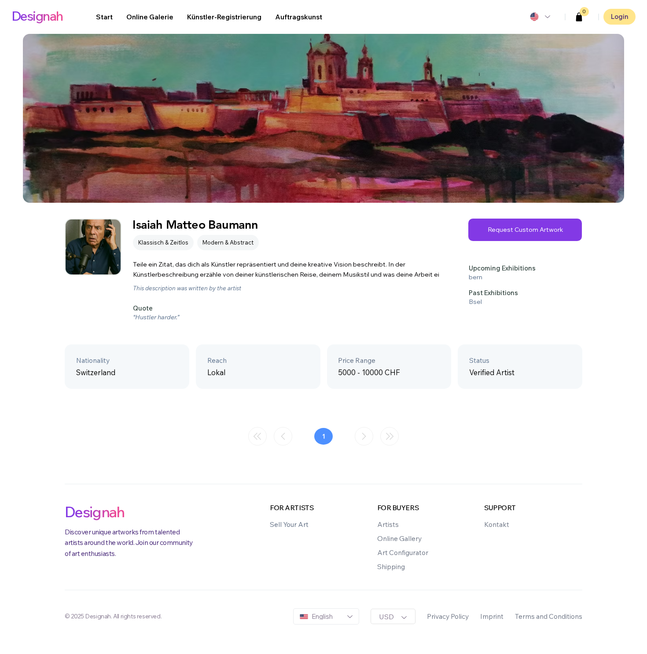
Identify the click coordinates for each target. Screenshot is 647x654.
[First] (257, 436)
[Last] (389, 436)
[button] (579, 17)
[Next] (364, 436)
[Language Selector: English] (539, 17)
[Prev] (283, 436)
